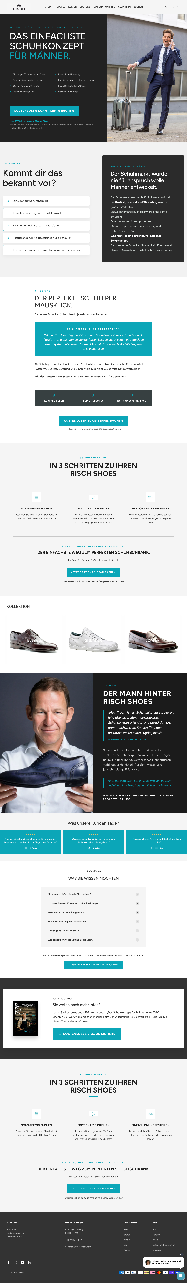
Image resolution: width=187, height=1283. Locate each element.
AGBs (155, 1239)
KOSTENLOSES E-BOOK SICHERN (89, 1034)
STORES (61, 6)
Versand (156, 1234)
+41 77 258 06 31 (73, 1240)
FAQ (155, 1229)
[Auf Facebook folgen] (8, 1262)
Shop (126, 1229)
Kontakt (127, 1250)
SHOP (47, 6)
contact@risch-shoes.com (78, 1246)
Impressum (158, 1250)
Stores (127, 1234)
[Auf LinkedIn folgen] (29, 1262)
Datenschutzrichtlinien (164, 1245)
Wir (125, 1245)
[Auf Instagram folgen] (15, 1262)
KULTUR (72, 6)
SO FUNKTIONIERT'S (104, 6)
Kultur (127, 1239)
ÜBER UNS (85, 6)
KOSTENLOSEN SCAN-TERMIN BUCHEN (44, 110)
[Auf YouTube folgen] (22, 1262)
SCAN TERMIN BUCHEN (130, 6)
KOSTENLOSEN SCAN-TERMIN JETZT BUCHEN (93, 964)
